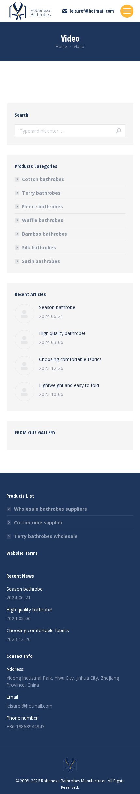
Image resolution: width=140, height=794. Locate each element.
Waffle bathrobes (42, 220)
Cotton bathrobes (43, 179)
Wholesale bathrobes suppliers (50, 509)
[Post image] (24, 313)
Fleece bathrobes (42, 206)
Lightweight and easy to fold (69, 385)
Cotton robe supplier (38, 522)
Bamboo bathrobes (44, 234)
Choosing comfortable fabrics (70, 359)
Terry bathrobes (41, 193)
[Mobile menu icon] (126, 11)
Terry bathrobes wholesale (45, 536)
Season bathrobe (57, 307)
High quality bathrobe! (62, 333)
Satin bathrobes (41, 261)
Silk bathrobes (39, 247)
